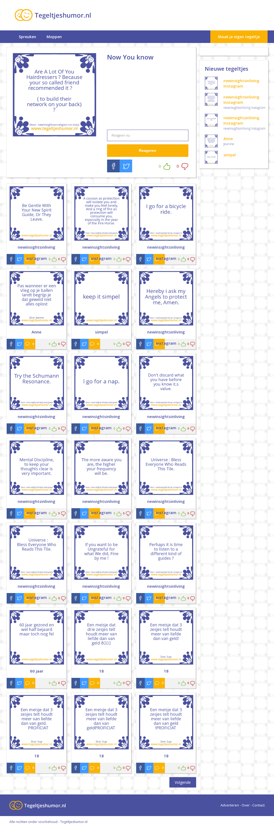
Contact (258, 805)
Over (246, 805)
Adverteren (229, 805)
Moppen (54, 36)
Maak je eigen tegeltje (239, 36)
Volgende (183, 782)
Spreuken (27, 36)
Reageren (147, 150)
